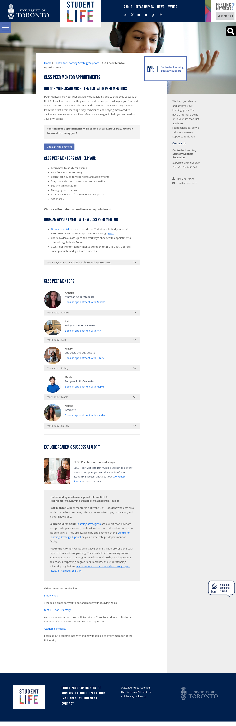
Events (172, 7)
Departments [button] (144, 7)
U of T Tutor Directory (57, 610)
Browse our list (60, 229)
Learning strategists (89, 524)
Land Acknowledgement (80, 698)
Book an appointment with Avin (83, 330)
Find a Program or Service (81, 688)
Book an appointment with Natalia (85, 415)
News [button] (160, 7)
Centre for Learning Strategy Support (76, 63)
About (128, 7)
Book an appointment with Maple (84, 386)
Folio (111, 233)
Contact (68, 703)
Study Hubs (51, 595)
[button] (5, 27)
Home (47, 63)
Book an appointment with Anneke (85, 302)
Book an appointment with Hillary (84, 358)
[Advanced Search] (231, 31)
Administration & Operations (84, 693)
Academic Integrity (55, 628)
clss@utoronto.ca (187, 183)
